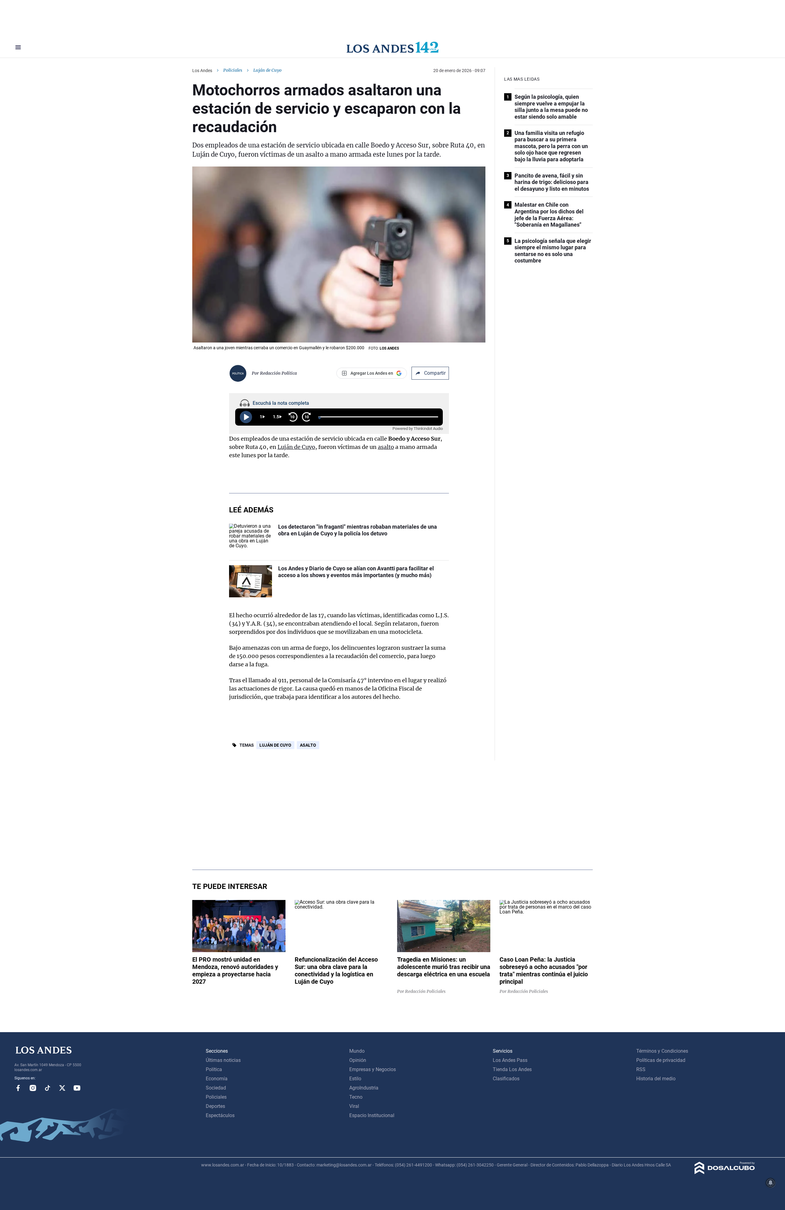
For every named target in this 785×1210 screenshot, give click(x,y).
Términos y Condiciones (662, 1051)
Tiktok (47, 1088)
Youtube (77, 1088)
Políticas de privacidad (660, 1060)
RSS (640, 1069)
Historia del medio (656, 1079)
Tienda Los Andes (512, 1069)
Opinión (357, 1060)
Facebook (18, 1088)
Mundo (357, 1051)
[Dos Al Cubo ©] (725, 1172)
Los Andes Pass (510, 1060)
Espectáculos (220, 1115)
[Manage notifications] (770, 1183)
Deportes (215, 1106)
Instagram (32, 1088)
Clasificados (506, 1079)
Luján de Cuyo (296, 446)
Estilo (355, 1079)
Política (214, 1069)
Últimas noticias (223, 1060)
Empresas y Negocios (372, 1069)
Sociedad (216, 1088)
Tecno (355, 1097)
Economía (217, 1079)
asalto (386, 446)
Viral (354, 1106)
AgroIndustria (363, 1088)
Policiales (232, 70)
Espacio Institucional (371, 1115)
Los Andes (202, 70)
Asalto (308, 745)
